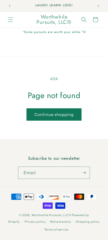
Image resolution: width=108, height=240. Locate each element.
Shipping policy (88, 221)
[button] (10, 19)
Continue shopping (54, 114)
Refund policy (60, 221)
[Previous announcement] (9, 6)
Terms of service (56, 229)
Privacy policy (35, 221)
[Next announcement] (98, 6)
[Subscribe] (84, 173)
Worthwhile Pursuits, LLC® (51, 215)
